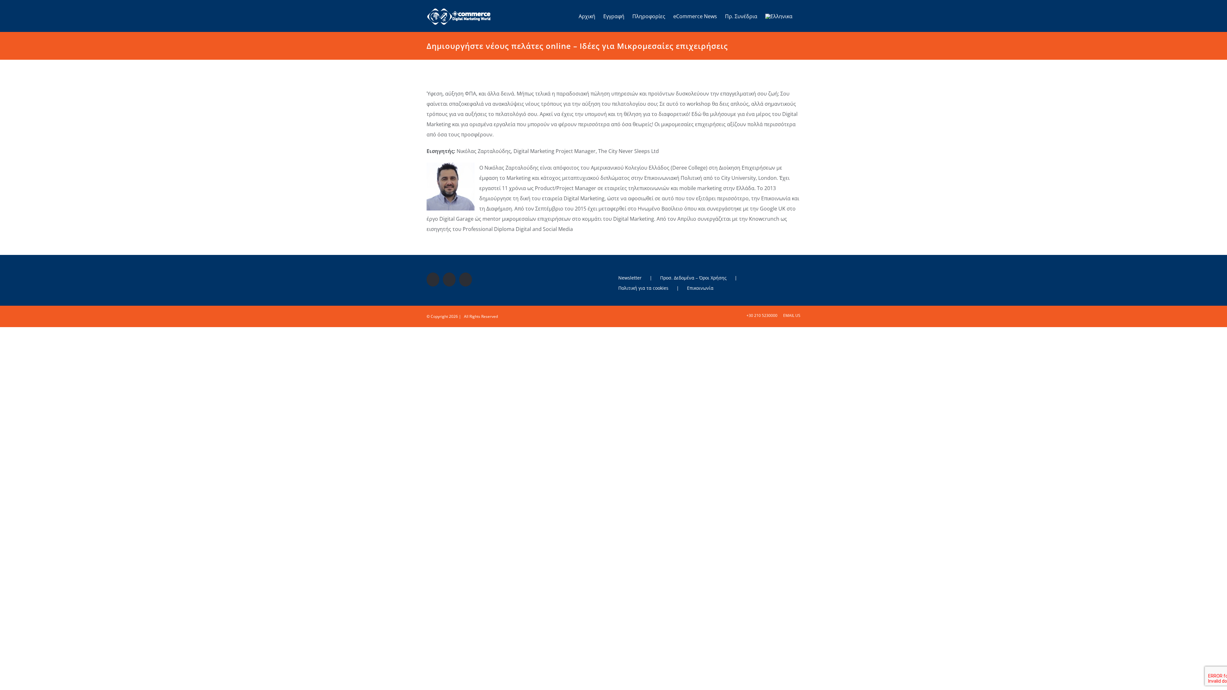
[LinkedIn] (465, 279)
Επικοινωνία (700, 288)
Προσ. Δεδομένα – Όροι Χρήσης (693, 278)
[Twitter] (449, 279)
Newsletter (630, 278)
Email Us (790, 315)
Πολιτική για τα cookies (643, 288)
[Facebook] (433, 279)
